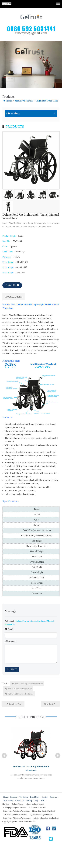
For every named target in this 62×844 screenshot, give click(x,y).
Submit (12, 669)
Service (44, 797)
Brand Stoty (34, 797)
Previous (4, 755)
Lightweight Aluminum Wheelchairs (17, 818)
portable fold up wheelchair (20, 689)
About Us (53, 797)
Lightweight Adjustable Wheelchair (16, 811)
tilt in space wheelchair (37, 807)
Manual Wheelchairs (24, 101)
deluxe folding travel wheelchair (29, 683)
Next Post (48, 704)
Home (9, 101)
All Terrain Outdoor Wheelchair (15, 814)
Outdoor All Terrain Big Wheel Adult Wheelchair (31, 768)
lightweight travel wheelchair (20, 694)
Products (13, 797)
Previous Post (15, 704)
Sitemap (29, 800)
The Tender (23, 797)
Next (57, 755)
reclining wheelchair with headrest (46, 818)
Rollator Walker (17, 804)
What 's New (8, 800)
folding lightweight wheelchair (14, 807)
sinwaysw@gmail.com (31, 33)
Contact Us (10, 285)
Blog (36, 800)
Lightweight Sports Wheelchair (43, 811)
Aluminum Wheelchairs (47, 101)
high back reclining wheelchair (41, 814)
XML (43, 800)
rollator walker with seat (35, 804)
